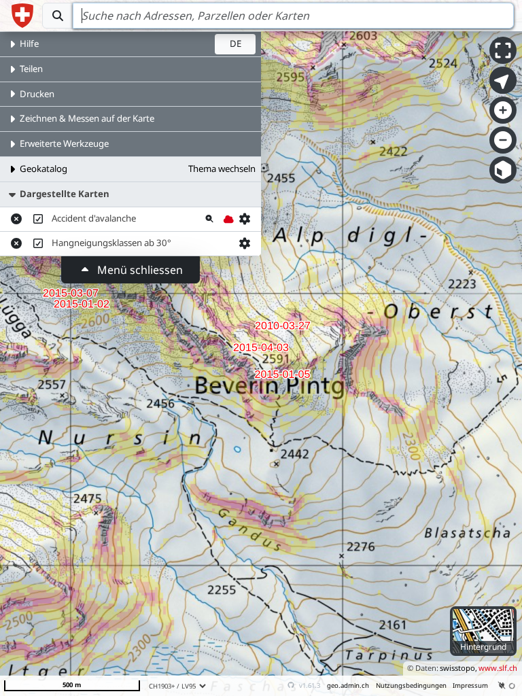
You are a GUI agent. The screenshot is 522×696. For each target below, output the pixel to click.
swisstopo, (458, 668)
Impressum (470, 685)
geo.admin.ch (348, 685)
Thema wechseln (222, 168)
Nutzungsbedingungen (411, 685)
